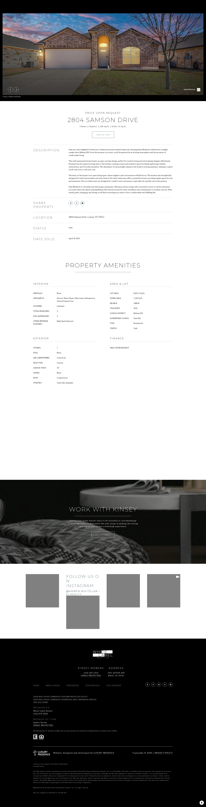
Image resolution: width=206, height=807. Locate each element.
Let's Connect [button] (103, 535)
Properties (73, 685)
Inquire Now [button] (103, 135)
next (16, 89)
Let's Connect (113, 685)
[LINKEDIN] (159, 684)
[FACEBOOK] (147, 684)
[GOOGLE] (170, 684)
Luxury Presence (103, 753)
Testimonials (93, 685)
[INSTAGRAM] (153, 684)
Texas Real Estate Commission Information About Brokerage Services (64, 699)
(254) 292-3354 (91, 673)
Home (36, 685)
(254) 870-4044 (40, 713)
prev (10, 89)
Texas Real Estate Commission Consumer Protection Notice (60, 696)
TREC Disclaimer (40, 702)
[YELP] (165, 684)
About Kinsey (53, 685)
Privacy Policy (164, 753)
